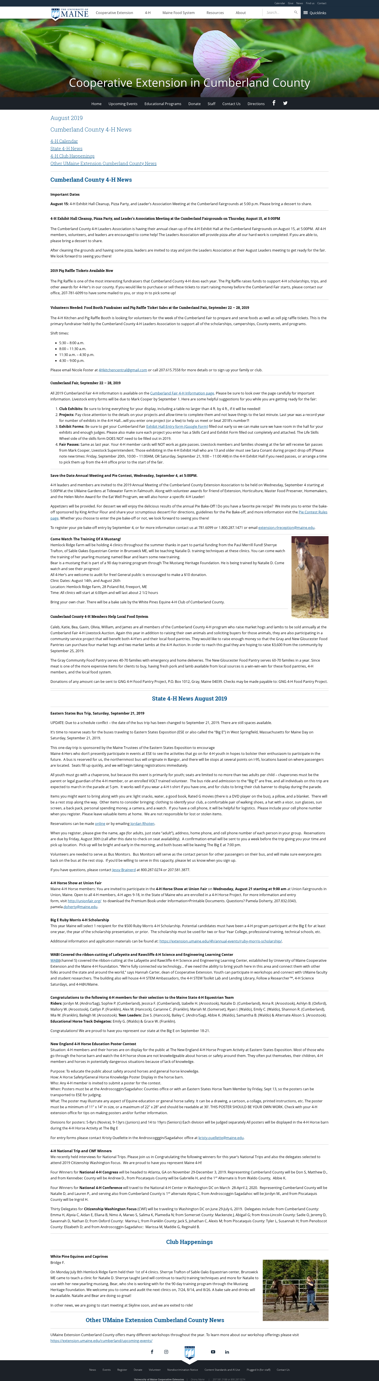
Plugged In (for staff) (258, 1370)
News (299, 3)
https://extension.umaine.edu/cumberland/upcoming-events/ (101, 1340)
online (100, 823)
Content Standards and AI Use (222, 1370)
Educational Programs (163, 103)
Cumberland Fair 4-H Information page (182, 393)
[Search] (296, 12)
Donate (194, 103)
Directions (256, 103)
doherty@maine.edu (80, 906)
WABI (54, 960)
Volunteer (155, 1370)
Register (122, 1370)
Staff (211, 103)
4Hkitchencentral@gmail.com (123, 370)
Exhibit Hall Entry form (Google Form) (177, 426)
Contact (321, 3)
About (241, 12)
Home (96, 103)
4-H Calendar (64, 141)
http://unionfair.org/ (84, 900)
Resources (215, 12)
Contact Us (231, 103)
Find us (310, 3)
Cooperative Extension (114, 12)
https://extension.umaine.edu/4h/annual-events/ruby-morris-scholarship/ (220, 941)
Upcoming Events (123, 103)
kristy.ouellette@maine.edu (221, 1137)
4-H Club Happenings (72, 156)
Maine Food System (179, 12)
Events (107, 1370)
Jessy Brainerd (124, 869)
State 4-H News (66, 148)
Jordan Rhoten (142, 823)
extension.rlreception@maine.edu (286, 527)
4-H (148, 12)
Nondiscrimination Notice (182, 1370)
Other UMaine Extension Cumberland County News (103, 163)
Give (290, 3)
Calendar (280, 3)
